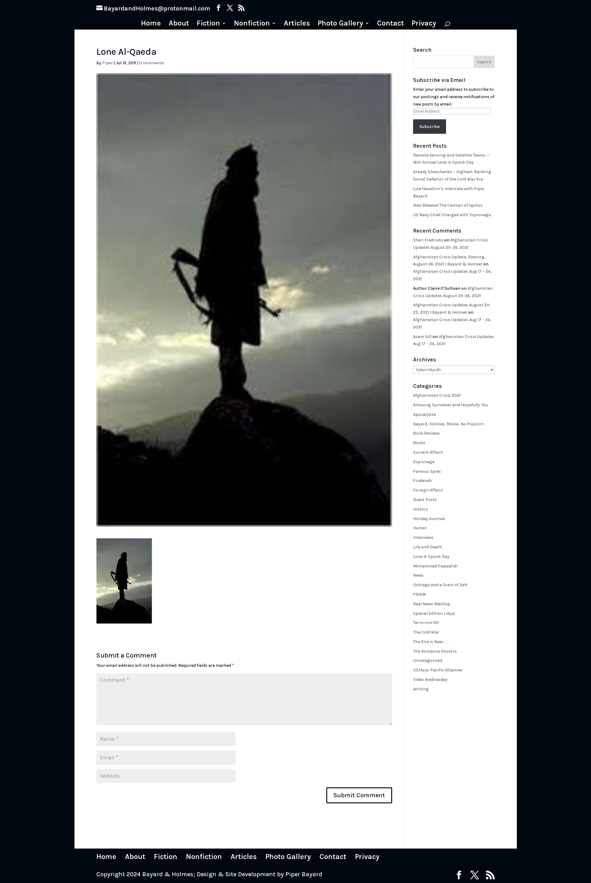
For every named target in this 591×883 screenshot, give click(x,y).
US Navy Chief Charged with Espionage (452, 214)
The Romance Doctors (435, 651)
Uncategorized (427, 660)
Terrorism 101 (426, 622)
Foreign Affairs (428, 490)
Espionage (423, 461)
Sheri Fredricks (428, 240)
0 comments (151, 63)
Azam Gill (422, 336)
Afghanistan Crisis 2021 (436, 395)
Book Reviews (426, 433)
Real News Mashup (431, 604)
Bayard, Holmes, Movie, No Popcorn (448, 424)
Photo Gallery (340, 24)
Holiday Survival (429, 518)
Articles (297, 24)
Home (151, 24)
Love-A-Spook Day (431, 556)
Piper (107, 63)
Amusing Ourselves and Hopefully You (450, 405)
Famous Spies (427, 471)
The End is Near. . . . (431, 641)
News (418, 575)
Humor (420, 528)
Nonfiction (252, 24)
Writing (421, 689)
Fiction (208, 24)
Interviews (423, 537)
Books (419, 442)
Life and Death (427, 547)
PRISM (419, 594)
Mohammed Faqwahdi (435, 566)
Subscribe (430, 126)
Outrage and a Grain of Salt (440, 584)
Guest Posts (425, 499)
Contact (390, 24)
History (420, 509)
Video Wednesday (430, 679)
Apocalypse (424, 414)
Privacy (424, 24)
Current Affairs (428, 452)
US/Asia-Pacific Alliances (438, 670)
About (179, 24)
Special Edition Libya (434, 613)
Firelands (422, 480)
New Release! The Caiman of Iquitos (448, 205)
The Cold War (426, 632)
